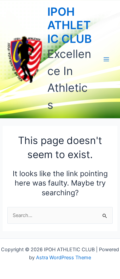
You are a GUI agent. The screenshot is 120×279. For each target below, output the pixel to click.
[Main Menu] (106, 59)
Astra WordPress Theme (63, 258)
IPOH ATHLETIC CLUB (69, 25)
